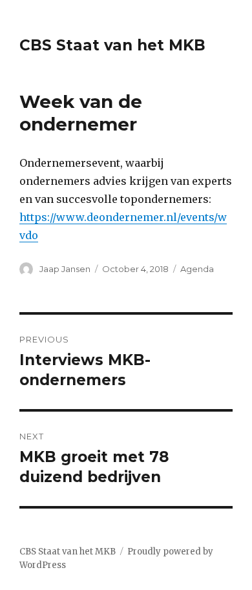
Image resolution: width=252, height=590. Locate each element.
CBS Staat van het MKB (112, 45)
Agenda (197, 269)
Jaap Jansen (64, 269)
